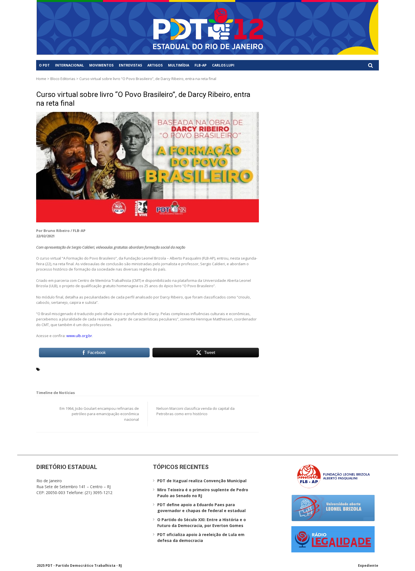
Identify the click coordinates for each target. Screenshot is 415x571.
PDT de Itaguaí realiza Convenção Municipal (201, 480)
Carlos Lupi (223, 65)
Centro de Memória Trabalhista (130, 369)
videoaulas (216, 375)
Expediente (368, 565)
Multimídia (178, 65)
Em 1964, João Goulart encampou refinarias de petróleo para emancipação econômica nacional (99, 414)
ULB (132, 375)
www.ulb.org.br (79, 335)
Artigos (155, 65)
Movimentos (101, 65)
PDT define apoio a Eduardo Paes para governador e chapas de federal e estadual (201, 507)
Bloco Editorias (62, 78)
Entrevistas (130, 65)
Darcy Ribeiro (183, 369)
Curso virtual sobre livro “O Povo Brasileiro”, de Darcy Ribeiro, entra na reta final (143, 98)
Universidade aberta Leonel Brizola (170, 375)
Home (41, 78)
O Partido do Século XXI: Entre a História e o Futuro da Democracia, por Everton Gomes (201, 522)
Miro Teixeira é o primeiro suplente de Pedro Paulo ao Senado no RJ (202, 492)
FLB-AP (201, 65)
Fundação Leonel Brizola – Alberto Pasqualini (84, 375)
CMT (165, 369)
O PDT (44, 65)
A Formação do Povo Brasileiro (70, 369)
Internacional (69, 65)
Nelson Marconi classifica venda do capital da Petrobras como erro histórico (195, 411)
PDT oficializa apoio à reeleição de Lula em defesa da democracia (200, 537)
